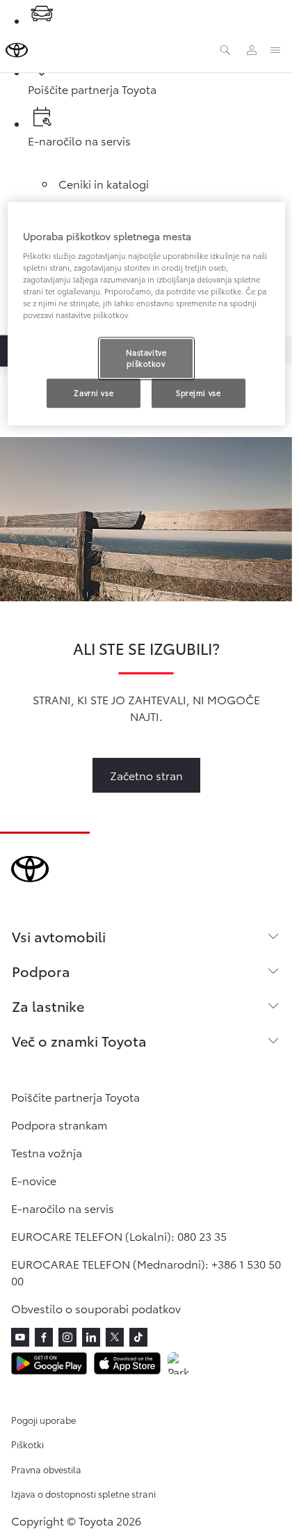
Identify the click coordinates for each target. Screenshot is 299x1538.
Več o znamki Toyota (79, 1040)
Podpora (41, 971)
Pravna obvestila (46, 1469)
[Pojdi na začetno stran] (17, 50)
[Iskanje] (225, 50)
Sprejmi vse (198, 392)
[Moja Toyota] (252, 50)
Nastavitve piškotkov (146, 358)
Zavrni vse (93, 392)
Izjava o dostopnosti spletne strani (83, 1493)
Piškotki (27, 1444)
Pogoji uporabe (43, 1419)
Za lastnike (48, 1006)
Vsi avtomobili (59, 936)
